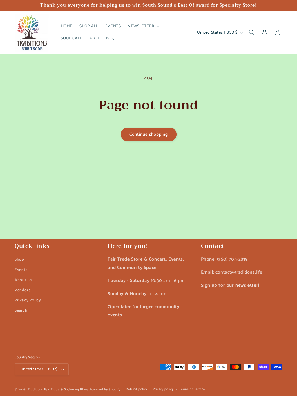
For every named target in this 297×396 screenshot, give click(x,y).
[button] (143, 26)
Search (21, 310)
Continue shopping (148, 134)
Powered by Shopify (105, 389)
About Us (23, 280)
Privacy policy (163, 389)
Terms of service (192, 389)
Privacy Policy (28, 300)
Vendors (22, 290)
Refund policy (136, 389)
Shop (19, 259)
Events (21, 270)
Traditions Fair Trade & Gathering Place (58, 389)
